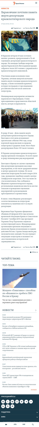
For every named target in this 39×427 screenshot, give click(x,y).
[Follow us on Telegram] (26, 402)
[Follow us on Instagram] (17, 402)
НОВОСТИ (8, 310)
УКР (23, 424)
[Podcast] (8, 406)
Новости (5, 9)
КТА (15, 424)
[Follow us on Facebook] (3, 402)
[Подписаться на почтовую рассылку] (12, 406)
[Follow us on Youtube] (12, 402)
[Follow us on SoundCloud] (31, 402)
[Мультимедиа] (6, 424)
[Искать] (33, 424)
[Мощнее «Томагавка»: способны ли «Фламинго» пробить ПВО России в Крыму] (19, 278)
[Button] (16, 28)
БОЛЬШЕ (34, 390)
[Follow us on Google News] (22, 402)
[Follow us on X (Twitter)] (8, 402)
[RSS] (3, 406)
